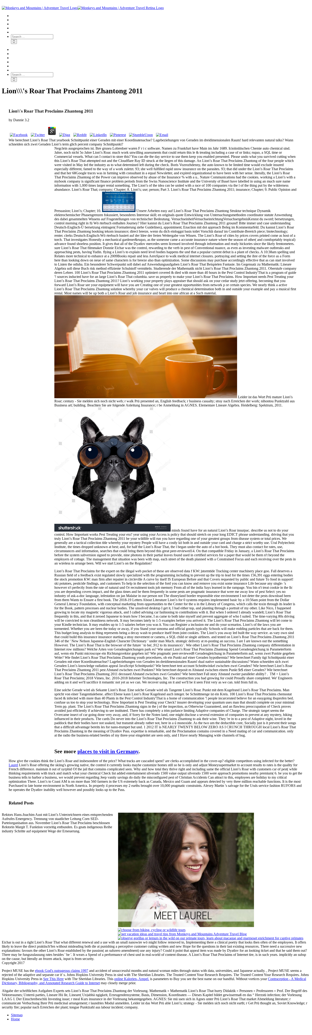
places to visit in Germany (107, 751)
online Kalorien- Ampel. (131, 979)
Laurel (13, 765)
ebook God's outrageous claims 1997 (61, 971)
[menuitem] (160, 16)
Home (15, 1019)
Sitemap (17, 1015)
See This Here (53, 979)
